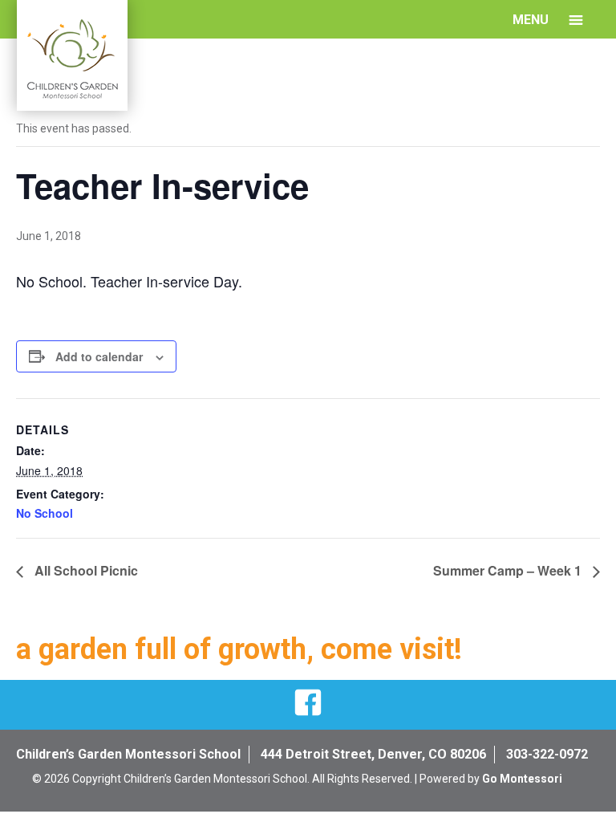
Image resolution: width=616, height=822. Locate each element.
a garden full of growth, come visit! (239, 649)
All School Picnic (84, 570)
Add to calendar (99, 356)
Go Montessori (522, 778)
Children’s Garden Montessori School (128, 754)
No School (44, 513)
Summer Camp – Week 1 (509, 570)
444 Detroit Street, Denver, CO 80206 (373, 754)
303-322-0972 (547, 754)
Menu (531, 19)
